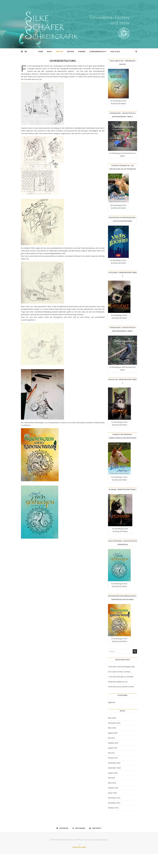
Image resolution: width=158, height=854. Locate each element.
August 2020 (112, 773)
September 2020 (114, 768)
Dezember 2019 (114, 798)
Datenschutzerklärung (100, 840)
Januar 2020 (112, 793)
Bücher (70, 51)
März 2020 (112, 783)
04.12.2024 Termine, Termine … (120, 672)
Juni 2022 (111, 738)
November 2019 (114, 803)
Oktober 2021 (113, 743)
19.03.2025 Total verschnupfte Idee (121, 667)
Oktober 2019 (113, 808)
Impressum (88, 840)
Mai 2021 (111, 753)
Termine (81, 51)
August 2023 (112, 733)
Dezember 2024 (114, 723)
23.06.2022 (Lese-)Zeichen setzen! (121, 686)
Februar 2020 (113, 788)
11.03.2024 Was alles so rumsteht (120, 677)
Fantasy (59, 51)
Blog (49, 51)
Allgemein (111, 702)
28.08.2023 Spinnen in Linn (117, 682)
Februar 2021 (113, 758)
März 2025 (112, 718)
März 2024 (112, 728)
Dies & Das (115, 51)
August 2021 (112, 748)
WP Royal (80, 840)
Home (40, 51)
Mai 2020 (111, 778)
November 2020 (114, 763)
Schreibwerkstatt (98, 51)
